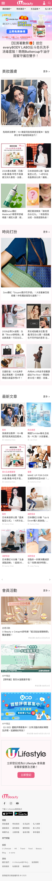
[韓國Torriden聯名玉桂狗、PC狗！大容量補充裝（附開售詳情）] (39, 415)
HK (15, 848)
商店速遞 (31, 430)
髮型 (4, 430)
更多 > (46, 71)
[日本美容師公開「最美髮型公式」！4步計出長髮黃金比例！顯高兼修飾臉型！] (13, 499)
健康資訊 (5, 828)
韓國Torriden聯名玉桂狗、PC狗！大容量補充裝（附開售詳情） (39, 436)
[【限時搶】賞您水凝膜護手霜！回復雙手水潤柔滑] (26, 26)
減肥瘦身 (31, 514)
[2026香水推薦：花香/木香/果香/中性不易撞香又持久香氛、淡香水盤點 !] (13, 457)
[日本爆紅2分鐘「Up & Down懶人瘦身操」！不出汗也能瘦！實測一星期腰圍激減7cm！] (39, 499)
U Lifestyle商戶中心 (20, 862)
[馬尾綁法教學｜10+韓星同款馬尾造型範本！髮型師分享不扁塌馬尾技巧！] (13, 415)
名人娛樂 (36, 824)
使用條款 (5, 866)
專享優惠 (36, 832)
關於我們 (5, 862)
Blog (4, 853)
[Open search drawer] (49, 3)
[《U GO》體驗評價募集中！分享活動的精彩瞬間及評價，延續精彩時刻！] (26, 706)
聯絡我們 (26, 866)
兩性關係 (15, 828)
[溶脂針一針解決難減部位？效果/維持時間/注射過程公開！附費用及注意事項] (39, 541)
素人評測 (36, 828)
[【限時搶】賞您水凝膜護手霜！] (26, 658)
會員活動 (26, 832)
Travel (22, 848)
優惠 (29, 472)
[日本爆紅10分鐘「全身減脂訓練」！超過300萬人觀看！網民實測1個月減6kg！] (13, 541)
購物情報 (26, 828)
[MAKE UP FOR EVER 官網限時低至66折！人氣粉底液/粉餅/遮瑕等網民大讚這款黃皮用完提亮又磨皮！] (39, 457)
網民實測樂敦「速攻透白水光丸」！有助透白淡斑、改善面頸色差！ (38, 214)
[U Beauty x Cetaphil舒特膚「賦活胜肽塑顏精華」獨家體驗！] (26, 610)
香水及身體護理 (8, 472)
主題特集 (15, 832)
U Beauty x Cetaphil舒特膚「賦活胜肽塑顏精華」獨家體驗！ (25, 633)
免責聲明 (35, 862)
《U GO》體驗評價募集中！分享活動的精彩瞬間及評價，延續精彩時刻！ (25, 729)
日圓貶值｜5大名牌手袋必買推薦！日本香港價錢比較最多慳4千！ (12, 374)
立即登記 (26, 775)
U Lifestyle (6, 848)
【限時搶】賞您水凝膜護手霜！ (17, 679)
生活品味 (34, 9)
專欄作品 (5, 832)
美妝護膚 (6, 9)
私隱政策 (15, 866)
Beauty (39, 848)
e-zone (12, 853)
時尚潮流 (20, 9)
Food (30, 848)
